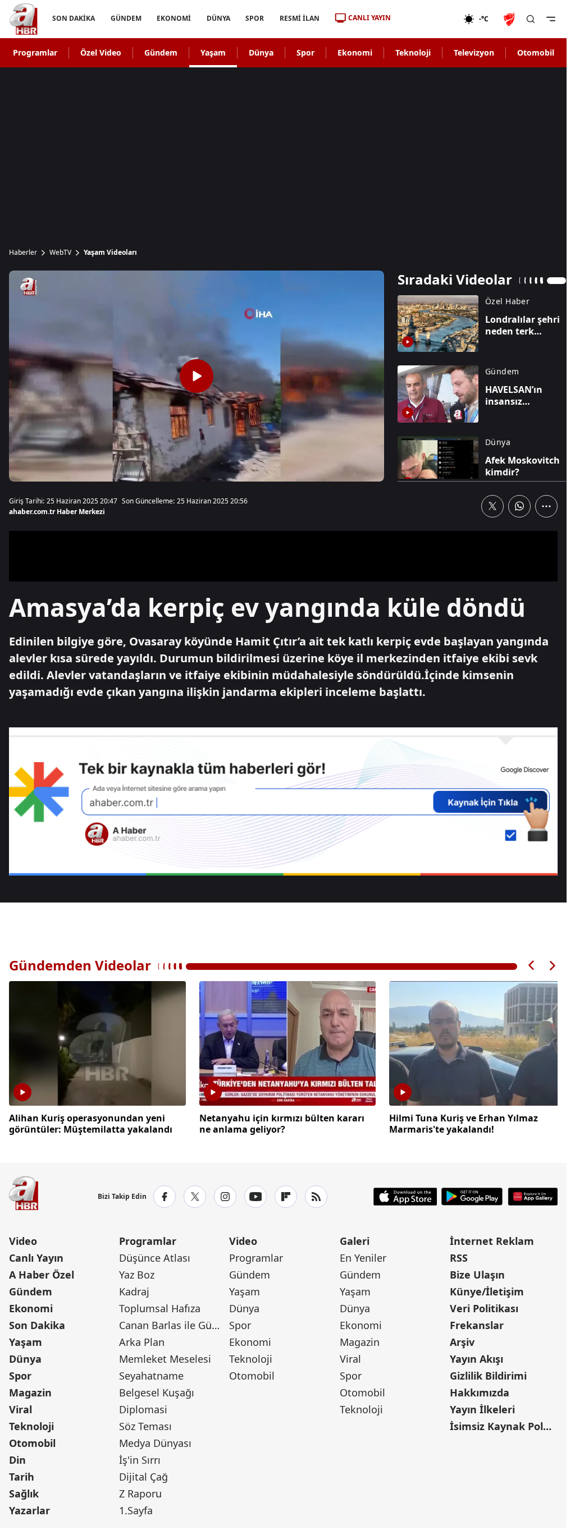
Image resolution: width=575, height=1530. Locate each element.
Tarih (21, 1475)
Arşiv (462, 1340)
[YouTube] (255, 1195)
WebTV (60, 252)
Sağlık (24, 1492)
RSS (459, 1256)
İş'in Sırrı (140, 1458)
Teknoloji (413, 52)
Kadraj (134, 1290)
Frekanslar (477, 1323)
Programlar (35, 52)
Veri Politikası (484, 1306)
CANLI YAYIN (369, 17)
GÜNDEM (126, 18)
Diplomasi (143, 1407)
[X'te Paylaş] (492, 506)
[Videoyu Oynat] (196, 376)
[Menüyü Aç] (551, 19)
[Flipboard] (286, 1195)
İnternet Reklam (492, 1239)
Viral (20, 1407)
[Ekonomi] (427, 19)
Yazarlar (29, 1508)
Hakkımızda (479, 1391)
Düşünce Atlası (154, 1256)
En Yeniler (363, 1256)
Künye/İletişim (487, 1290)
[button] (531, 966)
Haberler (23, 252)
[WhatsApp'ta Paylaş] (519, 506)
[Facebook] (164, 1195)
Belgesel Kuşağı (156, 1391)
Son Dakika (37, 1323)
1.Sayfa (136, 1508)
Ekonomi (354, 52)
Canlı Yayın (36, 1256)
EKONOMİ (174, 18)
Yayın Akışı (476, 1357)
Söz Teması (145, 1424)
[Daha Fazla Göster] (546, 506)
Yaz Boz (136, 1273)
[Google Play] (472, 1195)
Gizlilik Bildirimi (488, 1374)
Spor (305, 52)
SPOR (254, 18)
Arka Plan (142, 1340)
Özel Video (100, 52)
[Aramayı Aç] (530, 19)
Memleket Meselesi (165, 1357)
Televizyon (474, 52)
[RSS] (316, 1195)
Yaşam (213, 52)
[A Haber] (23, 19)
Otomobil (535, 52)
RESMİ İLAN (300, 18)
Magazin (30, 1391)
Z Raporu (140, 1492)
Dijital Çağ (143, 1475)
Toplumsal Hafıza (159, 1306)
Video (23, 1239)
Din (17, 1458)
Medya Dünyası (155, 1441)
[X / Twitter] (195, 1195)
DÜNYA (218, 18)
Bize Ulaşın (477, 1273)
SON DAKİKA (73, 18)
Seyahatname (151, 1374)
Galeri (354, 1239)
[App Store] (405, 1195)
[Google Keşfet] (283, 801)
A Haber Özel (41, 1273)
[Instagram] (225, 1195)
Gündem (160, 52)
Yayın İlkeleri (482, 1407)
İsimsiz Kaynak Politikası (504, 1424)
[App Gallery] (533, 1195)
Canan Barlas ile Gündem (173, 1323)
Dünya (261, 52)
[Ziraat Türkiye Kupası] (510, 19)
